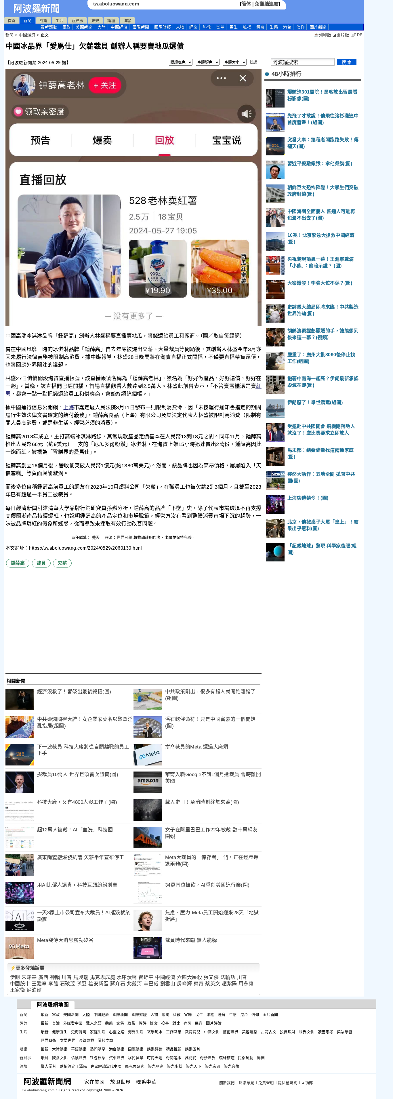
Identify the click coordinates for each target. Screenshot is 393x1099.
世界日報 (124, 537)
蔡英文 (212, 983)
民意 (199, 1023)
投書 (165, 1023)
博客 (127, 20)
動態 (109, 1023)
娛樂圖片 (193, 1049)
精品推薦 (174, 1049)
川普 (67, 977)
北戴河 (134, 983)
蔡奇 (199, 983)
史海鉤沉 (79, 1032)
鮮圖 (261, 1058)
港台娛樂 (117, 1049)
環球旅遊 (226, 1058)
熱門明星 (98, 1049)
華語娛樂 (79, 1049)
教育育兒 (193, 1032)
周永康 (246, 983)
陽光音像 (231, 1066)
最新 (49, 27)
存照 (187, 1023)
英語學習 (344, 1032)
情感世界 (79, 1058)
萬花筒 (191, 1058)
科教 (207, 27)
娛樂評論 (155, 1049)
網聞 (193, 27)
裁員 (41, 563)
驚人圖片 (48, 1066)
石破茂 (67, 983)
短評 (142, 1023)
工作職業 (174, 1032)
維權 (247, 27)
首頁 (12, 20)
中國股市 (20, 983)
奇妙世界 (207, 1058)
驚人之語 (94, 1023)
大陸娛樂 (60, 1049)
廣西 (43, 977)
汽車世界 (117, 1058)
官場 (220, 27)
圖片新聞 (270, 1014)
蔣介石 (117, 983)
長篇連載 (86, 1040)
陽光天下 (193, 1066)
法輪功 (228, 977)
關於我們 (227, 1083)
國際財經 (162, 27)
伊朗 (15, 977)
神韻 (55, 977)
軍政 (66, 27)
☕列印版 (322, 35)
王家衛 (17, 990)
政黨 (131, 1023)
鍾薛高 (18, 563)
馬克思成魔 (102, 977)
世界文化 (306, 1032)
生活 (59, 20)
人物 (180, 27)
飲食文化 (60, 1058)
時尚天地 (155, 1058)
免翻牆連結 (267, 3)
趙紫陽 (229, 983)
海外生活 (136, 1032)
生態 (274, 27)
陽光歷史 (155, 1066)
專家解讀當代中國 (105, 1066)
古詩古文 (268, 1032)
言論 (56, 1023)
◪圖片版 (341, 35)
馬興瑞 (81, 977)
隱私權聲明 (287, 1083)
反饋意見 (246, 1083)
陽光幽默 (174, 1066)
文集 (120, 1023)
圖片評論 (214, 1023)
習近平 (146, 977)
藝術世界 (231, 1032)
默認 (253, 62)
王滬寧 (39, 983)
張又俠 (211, 977)
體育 (260, 27)
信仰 (300, 27)
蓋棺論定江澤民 (73, 1066)
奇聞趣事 (174, 1058)
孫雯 (82, 983)
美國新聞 (84, 27)
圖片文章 (105, 1040)
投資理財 (287, 1032)
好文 (154, 1023)
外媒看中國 (73, 1023)
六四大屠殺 (189, 977)
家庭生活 (98, 1032)
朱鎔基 (29, 977)
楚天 (96, 537)
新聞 (27, 20)
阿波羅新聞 (36, 8)
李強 (53, 983)
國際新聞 (141, 27)
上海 (68, 407)
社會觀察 (98, 1058)
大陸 (102, 27)
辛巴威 (151, 983)
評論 (43, 20)
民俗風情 (245, 1058)
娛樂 (95, 20)
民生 (234, 27)
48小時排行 (287, 74)
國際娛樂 (136, 1049)
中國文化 (212, 1032)
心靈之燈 (117, 1032)
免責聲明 (266, 1083)
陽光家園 (212, 1066)
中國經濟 (119, 27)
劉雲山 (167, 983)
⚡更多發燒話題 (27, 967)
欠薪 (62, 563)
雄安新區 (98, 983)
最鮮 (45, 1058)
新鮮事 (77, 20)
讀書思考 (325, 1032)
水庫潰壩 (127, 977)
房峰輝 (184, 983)
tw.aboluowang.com (116, 3)
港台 (287, 27)
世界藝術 (48, 1040)
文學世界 (67, 1040)
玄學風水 (155, 1032)
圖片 (318, 27)
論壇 (111, 20)
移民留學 (136, 1058)
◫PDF (356, 35)
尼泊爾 (34, 990)
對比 (176, 1023)
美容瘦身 (249, 1032)
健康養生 (60, 1032)
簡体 (246, 3)
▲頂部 (307, 1083)
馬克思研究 (134, 1066)
